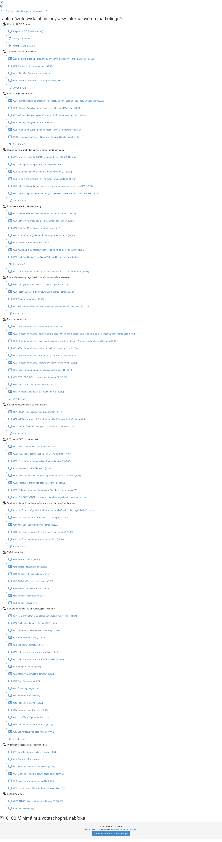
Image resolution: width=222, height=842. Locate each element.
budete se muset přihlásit (124, 829)
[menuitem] (2, 6)
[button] (2, 2)
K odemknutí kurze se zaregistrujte (111, 833)
